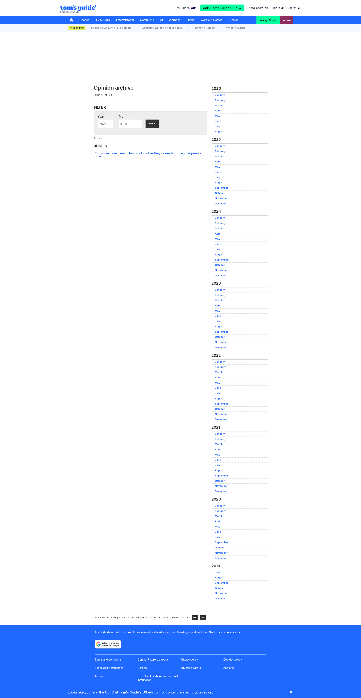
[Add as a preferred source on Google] (108, 644)
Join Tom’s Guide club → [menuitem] (222, 8)
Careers (143, 667)
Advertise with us (191, 667)
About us (228, 667)
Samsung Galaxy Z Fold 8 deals (111, 27)
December (221, 203)
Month (123, 116)
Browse (234, 20)
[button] (294, 8)
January (220, 95)
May (217, 115)
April (218, 110)
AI (161, 20)
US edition (151, 692)
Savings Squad (268, 20)
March (219, 105)
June (218, 121)
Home (191, 20)
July (217, 126)
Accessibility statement (109, 667)
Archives (100, 676)
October (219, 193)
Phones (84, 20)
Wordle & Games (211, 20)
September (221, 187)
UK (195, 617)
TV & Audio (103, 20)
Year (101, 116)
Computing (147, 20)
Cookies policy (232, 659)
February (220, 100)
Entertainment (125, 20)
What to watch (235, 27)
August (219, 131)
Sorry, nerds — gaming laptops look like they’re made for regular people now (148, 154)
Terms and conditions (108, 659)
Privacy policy (189, 659)
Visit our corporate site (224, 632)
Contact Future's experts (153, 659)
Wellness (174, 20)
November (221, 198)
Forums (286, 20)
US (203, 617)
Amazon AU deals (204, 27)
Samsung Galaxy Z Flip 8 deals (162, 27)
